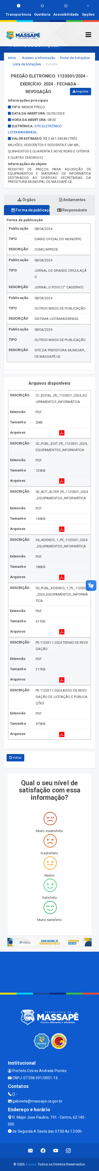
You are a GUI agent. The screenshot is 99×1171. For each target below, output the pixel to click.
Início (12, 58)
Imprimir (82, 91)
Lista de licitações (27, 64)
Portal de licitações (75, 58)
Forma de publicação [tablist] (32, 210)
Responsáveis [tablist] (74, 210)
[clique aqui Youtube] (55, 1150)
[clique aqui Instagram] (68, 1150)
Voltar (17, 758)
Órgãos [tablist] (28, 200)
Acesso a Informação (38, 58)
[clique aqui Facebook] (43, 1150)
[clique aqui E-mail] (30, 1150)
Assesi (30, 1164)
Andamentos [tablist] (74, 200)
